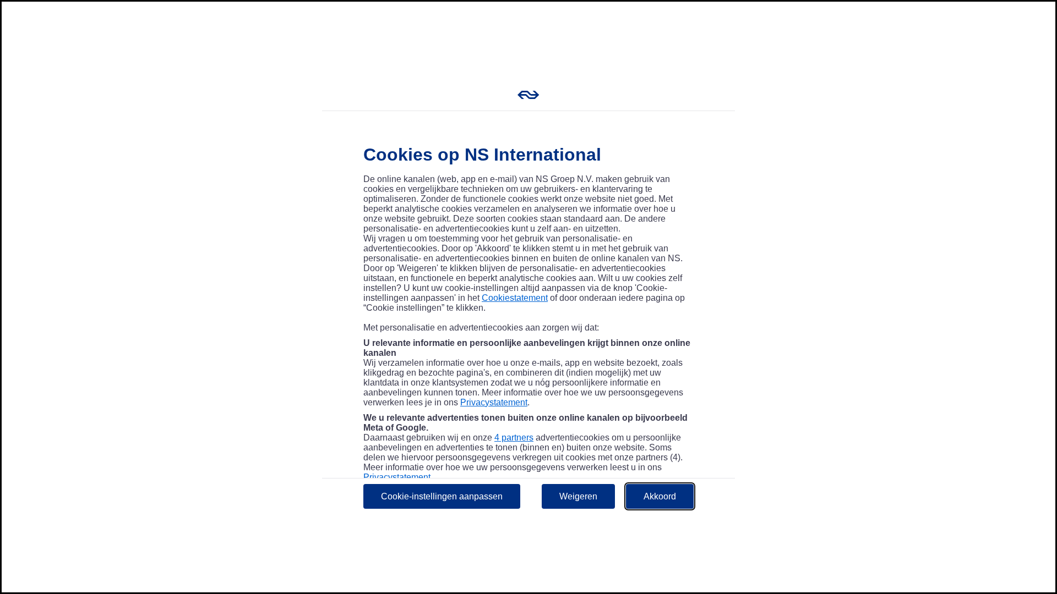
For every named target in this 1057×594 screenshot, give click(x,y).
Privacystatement (493, 402)
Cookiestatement (515, 297)
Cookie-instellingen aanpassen (442, 496)
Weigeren (578, 496)
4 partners (513, 437)
